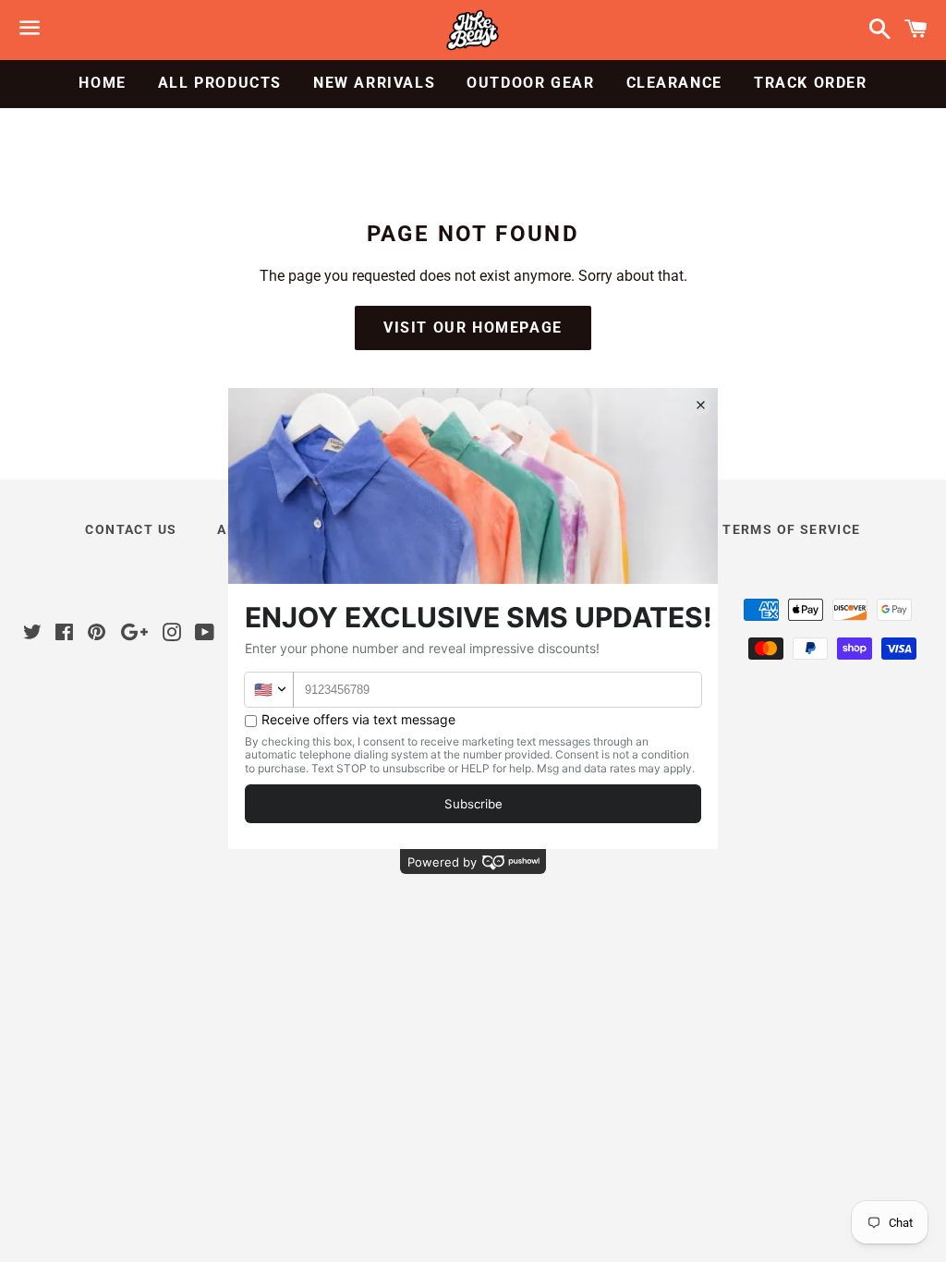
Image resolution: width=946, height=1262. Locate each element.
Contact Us (130, 529)
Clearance (674, 82)
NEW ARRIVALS (374, 82)
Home (102, 82)
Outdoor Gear (530, 82)
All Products (220, 82)
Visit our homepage (473, 327)
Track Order (810, 82)
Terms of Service (791, 529)
